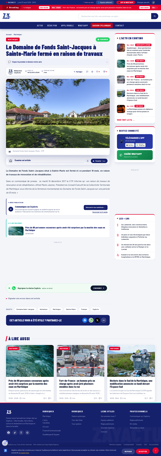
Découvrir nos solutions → (96, 207)
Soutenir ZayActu (107, 428)
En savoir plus (24, 453)
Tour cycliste (76, 424)
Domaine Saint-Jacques (25, 309)
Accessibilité (153, 445)
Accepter (143, 451)
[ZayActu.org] (6, 16)
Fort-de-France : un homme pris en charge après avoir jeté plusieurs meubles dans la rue (69, 7)
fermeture (43, 309)
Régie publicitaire (107, 424)
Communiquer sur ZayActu (140, 416)
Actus (40, 25)
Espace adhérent (107, 420)
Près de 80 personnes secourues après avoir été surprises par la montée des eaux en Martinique (29, 383)
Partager (79, 72)
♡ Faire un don (88, 2)
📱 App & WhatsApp (125, 2)
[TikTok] (14, 432)
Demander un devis (137, 428)
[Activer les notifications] (5, 443)
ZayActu (96, 309)
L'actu (45, 420)
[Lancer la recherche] (154, 16)
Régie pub (52, 25)
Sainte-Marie (70, 309)
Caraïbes (46, 423)
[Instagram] (21, 432)
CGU (145, 445)
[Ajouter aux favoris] (92, 71)
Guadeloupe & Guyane (51, 434)
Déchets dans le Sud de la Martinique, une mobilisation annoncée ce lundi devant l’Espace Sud (131, 383)
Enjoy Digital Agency (52, 445)
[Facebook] (84, 320)
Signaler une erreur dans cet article (23, 298)
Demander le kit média (100, 212)
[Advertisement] (58, 262)
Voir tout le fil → (126, 120)
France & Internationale (52, 430)
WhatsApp (83, 25)
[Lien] (103, 320)
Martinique (18, 34)
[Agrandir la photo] (58, 113)
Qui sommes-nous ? (108, 416)
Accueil (8, 34)
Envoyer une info (143, 2)
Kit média (133, 424)
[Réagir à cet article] (87, 71)
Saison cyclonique (101, 25)
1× (87, 161)
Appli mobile (67, 25)
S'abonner (104, 39)
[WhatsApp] (91, 320)
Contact (119, 25)
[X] (97, 320)
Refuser (128, 451)
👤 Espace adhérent (105, 2)
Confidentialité (129, 445)
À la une (46, 427)
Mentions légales (115, 445)
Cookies (139, 445)
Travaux (84, 309)
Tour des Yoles (77, 420)
